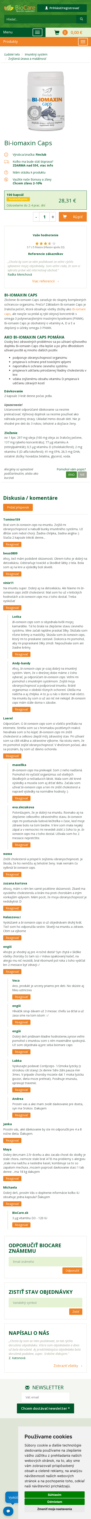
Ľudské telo (12, 54)
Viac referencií (43, 281)
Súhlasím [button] (54, 1494)
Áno (71, 475)
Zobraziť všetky (66, 1365)
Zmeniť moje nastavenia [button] (54, 1509)
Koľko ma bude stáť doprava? (33, 161)
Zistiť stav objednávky (41, 1292)
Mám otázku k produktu (29, 172)
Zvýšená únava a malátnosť (27, 59)
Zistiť (75, 1312)
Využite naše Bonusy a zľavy (32, 181)
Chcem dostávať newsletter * (45, 1408)
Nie (82, 475)
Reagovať (12, 544)
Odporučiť (72, 1270)
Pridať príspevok (18, 507)
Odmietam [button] (54, 1501)
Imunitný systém (36, 54)
